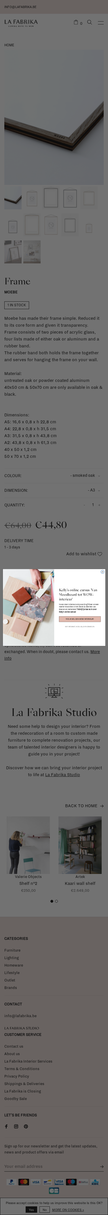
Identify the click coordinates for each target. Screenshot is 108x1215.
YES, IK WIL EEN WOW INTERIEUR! (80, 619)
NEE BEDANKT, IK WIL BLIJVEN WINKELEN (79, 626)
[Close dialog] (102, 571)
